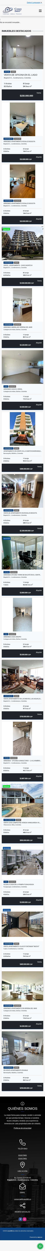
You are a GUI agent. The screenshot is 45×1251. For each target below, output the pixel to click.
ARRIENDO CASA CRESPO (12, 637)
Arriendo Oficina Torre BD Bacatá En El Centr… (22, 575)
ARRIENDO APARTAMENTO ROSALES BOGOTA (19, 141)
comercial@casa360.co (22, 1199)
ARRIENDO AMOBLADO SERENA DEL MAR (17, 327)
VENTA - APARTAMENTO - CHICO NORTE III (17, 265)
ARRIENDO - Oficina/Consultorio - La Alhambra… (22, 761)
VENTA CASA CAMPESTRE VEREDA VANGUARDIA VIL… (22, 822)
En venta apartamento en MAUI (15, 1070)
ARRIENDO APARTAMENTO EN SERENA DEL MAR (20, 1008)
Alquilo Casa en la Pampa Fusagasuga (18, 884)
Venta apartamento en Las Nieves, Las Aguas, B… (22, 699)
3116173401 (22, 1155)
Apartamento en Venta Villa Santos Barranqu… (22, 451)
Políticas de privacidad (22, 1128)
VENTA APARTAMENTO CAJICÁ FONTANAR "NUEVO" (21, 946)
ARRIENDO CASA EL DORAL (12, 389)
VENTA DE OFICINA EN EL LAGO (20, 75)
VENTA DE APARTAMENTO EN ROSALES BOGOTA (20, 513)
